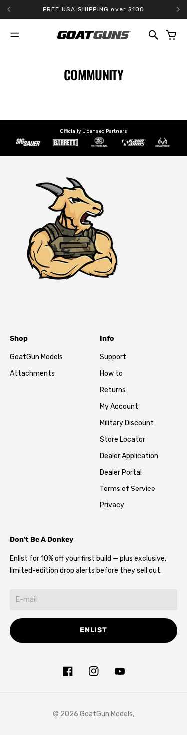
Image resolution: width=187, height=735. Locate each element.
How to (111, 373)
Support (113, 357)
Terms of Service (127, 489)
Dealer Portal (121, 472)
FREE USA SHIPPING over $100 (93, 9)
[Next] (178, 9)
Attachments (32, 373)
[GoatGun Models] (94, 34)
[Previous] (21, 9)
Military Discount (127, 423)
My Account (119, 406)
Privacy (112, 505)
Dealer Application (129, 456)
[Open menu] (15, 35)
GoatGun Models (36, 357)
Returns (113, 390)
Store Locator (122, 439)
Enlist (93, 630)
